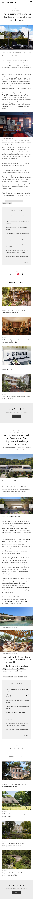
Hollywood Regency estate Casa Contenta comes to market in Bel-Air (15, 341)
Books (7, 201)
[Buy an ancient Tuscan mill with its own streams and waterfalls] (16, 859)
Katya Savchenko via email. (14, 604)
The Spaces (11, 3)
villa (25, 676)
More (26, 262)
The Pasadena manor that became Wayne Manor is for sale (17, 234)
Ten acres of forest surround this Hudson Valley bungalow (17, 216)
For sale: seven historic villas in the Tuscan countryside (16, 245)
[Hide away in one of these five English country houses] (16, 800)
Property (4, 308)
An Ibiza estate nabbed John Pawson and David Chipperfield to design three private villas (17, 251)
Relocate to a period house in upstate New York (17, 256)
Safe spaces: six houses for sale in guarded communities (16, 239)
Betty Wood (17, 10)
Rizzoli (20, 201)
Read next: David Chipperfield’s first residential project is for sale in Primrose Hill (16, 659)
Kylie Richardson (17, 432)
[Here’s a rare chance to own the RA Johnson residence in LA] (16, 296)
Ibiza (20, 489)
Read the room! (7, 369)
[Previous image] (2, 37)
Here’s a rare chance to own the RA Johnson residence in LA (13, 311)
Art (16, 8)
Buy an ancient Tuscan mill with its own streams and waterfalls (14, 874)
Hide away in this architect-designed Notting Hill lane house (17, 222)
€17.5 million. (12, 599)
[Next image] (31, 37)
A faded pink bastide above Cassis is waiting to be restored (17, 228)
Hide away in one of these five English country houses (14, 815)
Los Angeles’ (15, 63)
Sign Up (16, 416)
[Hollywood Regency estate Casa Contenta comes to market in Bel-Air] (16, 326)
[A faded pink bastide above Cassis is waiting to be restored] (16, 770)
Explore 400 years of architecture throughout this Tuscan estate (13, 845)
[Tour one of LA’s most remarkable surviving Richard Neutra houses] (16, 383)
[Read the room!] (16, 355)
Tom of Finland (7, 203)
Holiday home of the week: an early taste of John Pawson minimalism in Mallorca (15, 668)
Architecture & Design (8, 367)
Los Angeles (14, 201)
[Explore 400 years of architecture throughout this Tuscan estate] (16, 830)
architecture (9, 676)
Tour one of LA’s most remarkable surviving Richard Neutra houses (16, 398)
